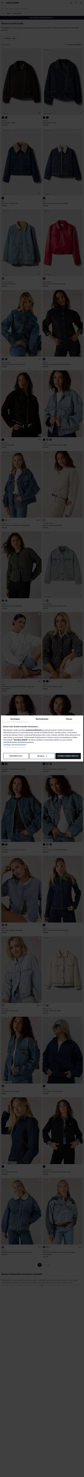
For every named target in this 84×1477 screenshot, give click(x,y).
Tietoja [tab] (69, 719)
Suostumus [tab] (15, 719)
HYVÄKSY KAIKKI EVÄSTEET (68, 756)
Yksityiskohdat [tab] (42, 719)
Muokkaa (40, 756)
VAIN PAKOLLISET (16, 756)
